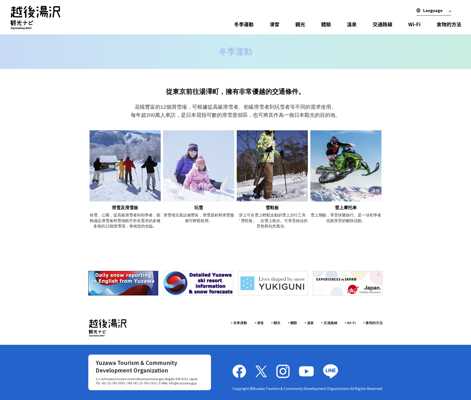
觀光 (300, 24)
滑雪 (274, 24)
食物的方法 (449, 24)
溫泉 (352, 24)
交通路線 (382, 24)
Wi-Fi (414, 24)
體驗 (326, 24)
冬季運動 (244, 24)
